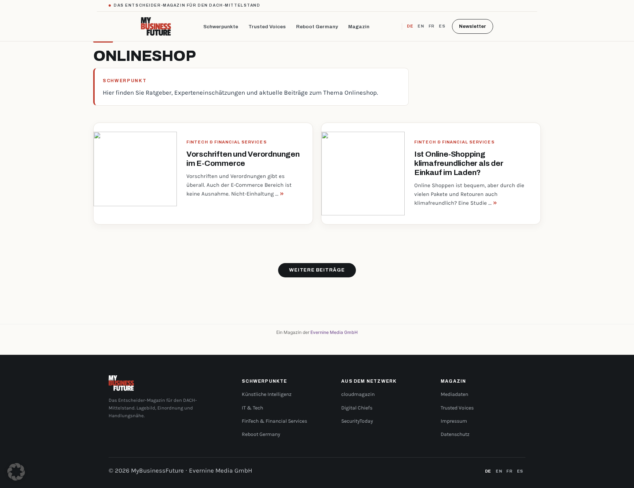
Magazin (358, 26)
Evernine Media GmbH (334, 332)
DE (410, 26)
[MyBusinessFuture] (156, 26)
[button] (16, 472)
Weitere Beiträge (317, 270)
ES (442, 26)
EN (421, 26)
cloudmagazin (358, 394)
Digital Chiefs (356, 408)
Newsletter (472, 26)
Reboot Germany (317, 26)
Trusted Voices (267, 26)
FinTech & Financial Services (274, 421)
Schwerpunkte (220, 26)
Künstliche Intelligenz (267, 394)
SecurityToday (357, 421)
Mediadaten (454, 394)
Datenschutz (455, 434)
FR (431, 26)
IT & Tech (252, 408)
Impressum (454, 421)
